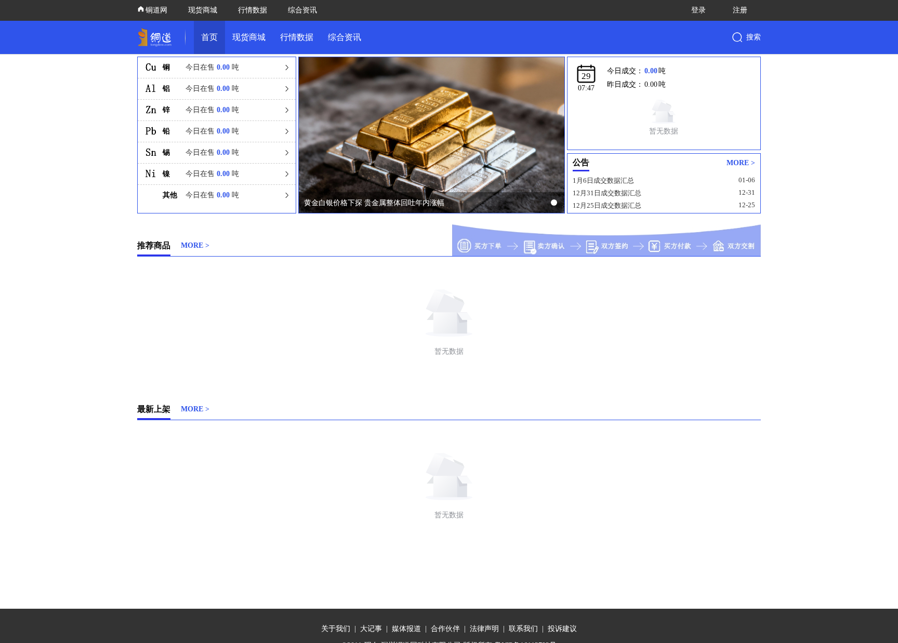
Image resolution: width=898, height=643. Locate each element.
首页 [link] (209, 37)
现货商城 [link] (249, 37)
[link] (157, 37)
